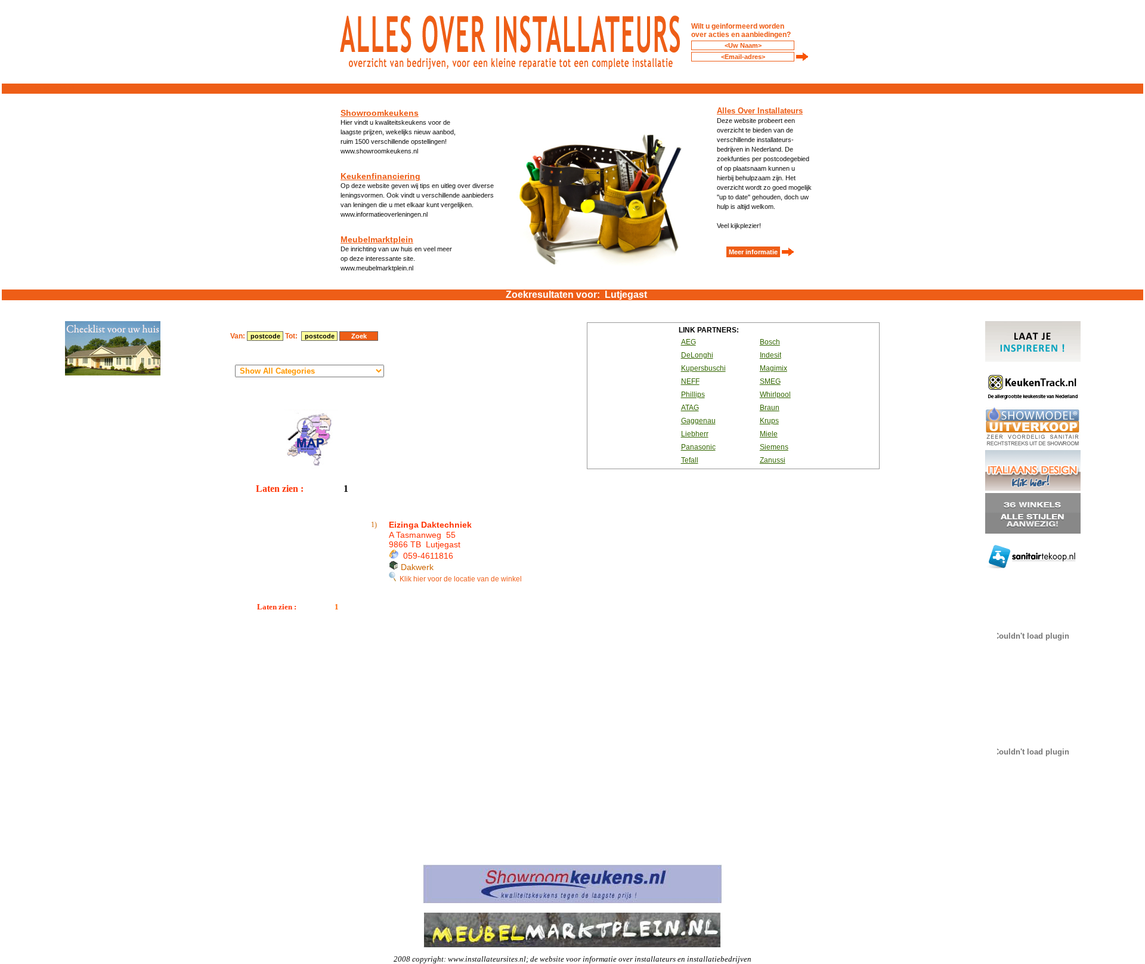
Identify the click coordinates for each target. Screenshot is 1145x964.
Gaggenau (698, 421)
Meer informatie (753, 251)
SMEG (770, 381)
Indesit (770, 355)
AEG (688, 342)
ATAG (690, 408)
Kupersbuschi (703, 368)
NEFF (690, 381)
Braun (769, 408)
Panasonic (698, 447)
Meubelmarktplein (377, 239)
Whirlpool (775, 394)
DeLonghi (697, 355)
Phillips (693, 394)
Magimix (773, 368)
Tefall (689, 460)
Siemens (774, 447)
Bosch (770, 342)
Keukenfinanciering (380, 176)
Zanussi (772, 460)
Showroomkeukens (380, 113)
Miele (769, 434)
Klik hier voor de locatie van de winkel (459, 579)
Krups (769, 421)
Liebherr (694, 434)
